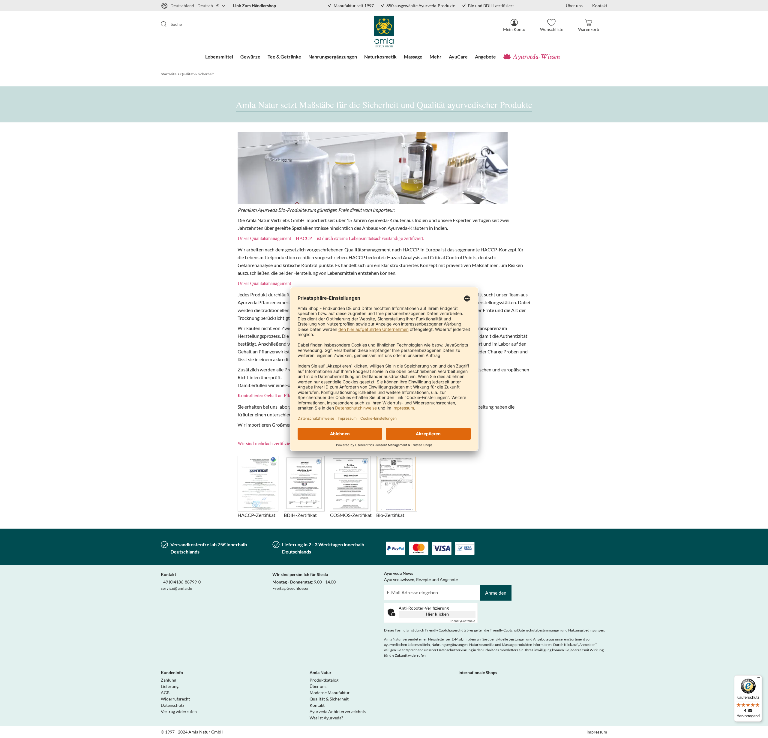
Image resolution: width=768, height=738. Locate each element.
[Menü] (758, 678)
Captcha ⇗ (463, 620)
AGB (165, 692)
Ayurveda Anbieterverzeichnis (338, 711)
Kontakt (317, 705)
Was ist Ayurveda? (326, 717)
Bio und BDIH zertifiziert (491, 5)
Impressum (596, 731)
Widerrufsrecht (175, 698)
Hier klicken (437, 613)
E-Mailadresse (397, 588)
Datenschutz (172, 705)
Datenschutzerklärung (454, 650)
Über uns (318, 686)
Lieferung (169, 686)
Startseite (168, 74)
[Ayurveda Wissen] (533, 56)
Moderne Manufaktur (330, 692)
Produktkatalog (324, 679)
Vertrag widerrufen (179, 711)
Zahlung (168, 679)
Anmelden (495, 593)
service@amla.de (176, 588)
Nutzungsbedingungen (586, 630)
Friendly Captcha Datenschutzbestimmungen (525, 630)
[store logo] (384, 31)
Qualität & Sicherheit (329, 698)
